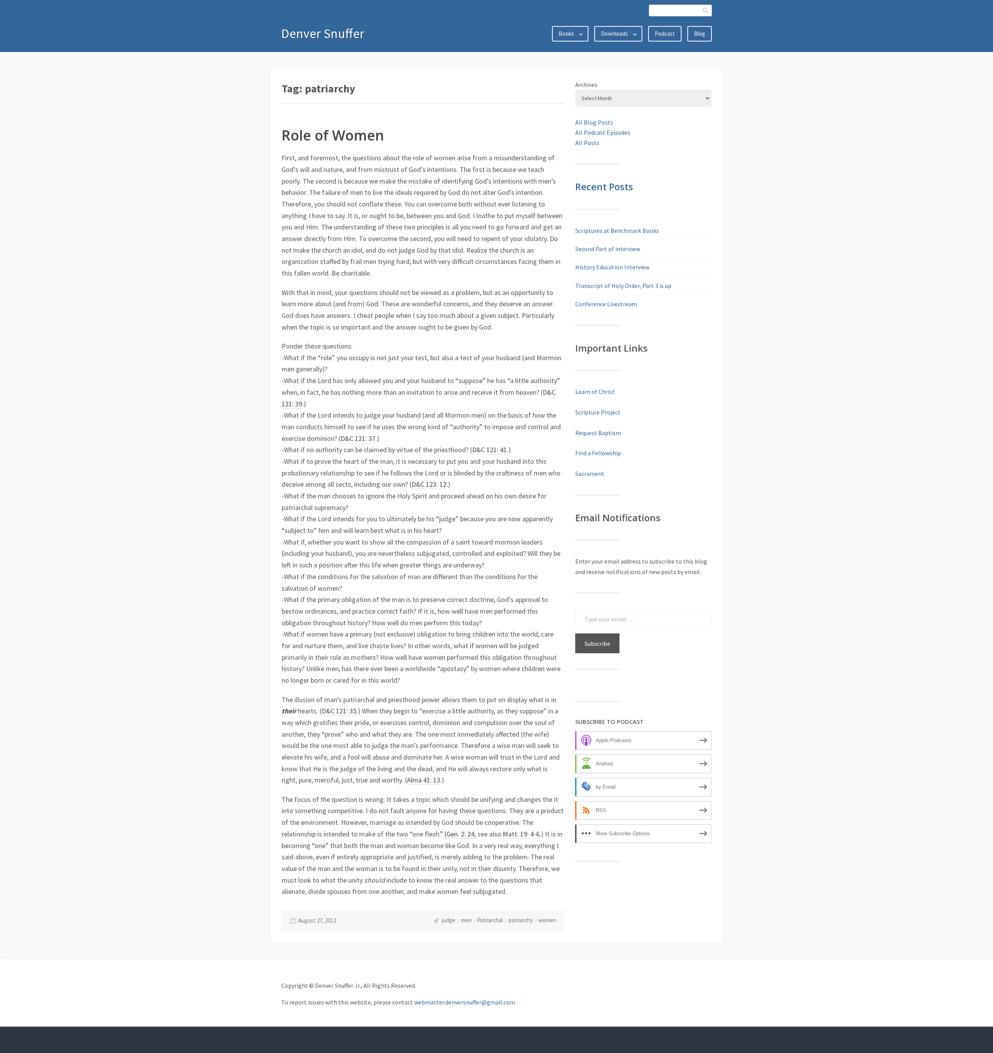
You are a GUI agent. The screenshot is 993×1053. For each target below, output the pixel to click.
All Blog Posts (594, 122)
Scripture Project (598, 412)
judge (448, 920)
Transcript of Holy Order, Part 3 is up (623, 286)
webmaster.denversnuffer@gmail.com (464, 1002)
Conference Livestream (606, 304)
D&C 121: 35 (339, 710)
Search (706, 10)
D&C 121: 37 (358, 438)
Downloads (614, 33)
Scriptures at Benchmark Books (617, 230)
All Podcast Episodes (602, 132)
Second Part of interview (607, 249)
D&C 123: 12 (429, 484)
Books (566, 33)
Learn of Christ (595, 392)
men (466, 920)
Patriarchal (490, 920)
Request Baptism (598, 433)
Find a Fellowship (598, 453)
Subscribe (597, 643)
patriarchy (521, 920)
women (547, 920)
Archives (586, 84)
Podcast (665, 33)
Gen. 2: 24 (460, 833)
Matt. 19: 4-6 (521, 833)
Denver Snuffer (322, 33)
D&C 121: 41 (489, 449)
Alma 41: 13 (423, 779)
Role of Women (333, 135)
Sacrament (589, 473)
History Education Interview (612, 267)
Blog (699, 33)
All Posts (587, 143)
